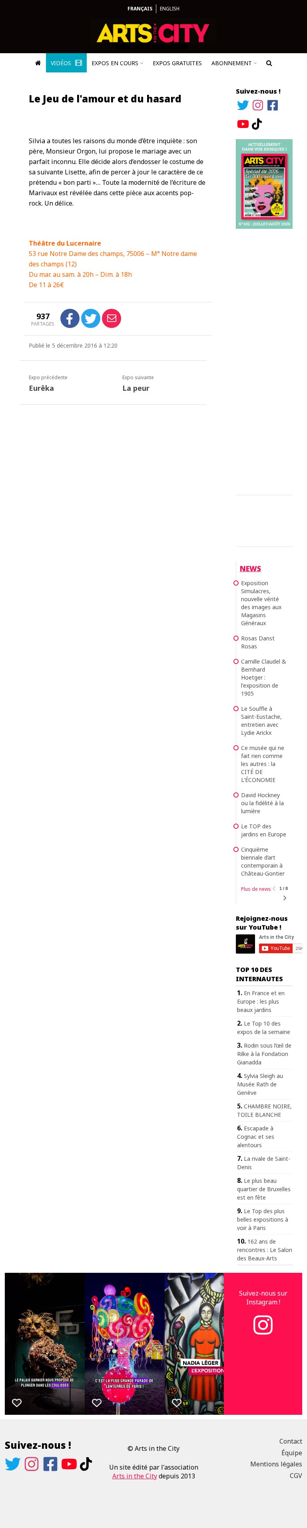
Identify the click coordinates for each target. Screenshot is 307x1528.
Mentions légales (276, 1464)
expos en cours (115, 63)
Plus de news (256, 889)
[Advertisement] (264, 360)
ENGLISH (169, 8)
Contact (290, 1441)
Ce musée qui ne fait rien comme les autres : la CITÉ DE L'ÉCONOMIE (262, 764)
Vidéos (62, 63)
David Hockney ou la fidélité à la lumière (262, 803)
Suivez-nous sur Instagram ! (263, 1297)
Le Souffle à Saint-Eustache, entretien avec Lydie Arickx (261, 720)
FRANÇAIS (140, 8)
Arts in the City (134, 1476)
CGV (296, 1475)
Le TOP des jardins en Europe (263, 830)
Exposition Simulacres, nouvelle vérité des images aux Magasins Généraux (261, 603)
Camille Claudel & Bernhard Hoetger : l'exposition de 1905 (263, 677)
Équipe (291, 1452)
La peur (136, 388)
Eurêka (41, 388)
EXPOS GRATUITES (177, 63)
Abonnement (231, 63)
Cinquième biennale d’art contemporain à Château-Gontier (263, 861)
